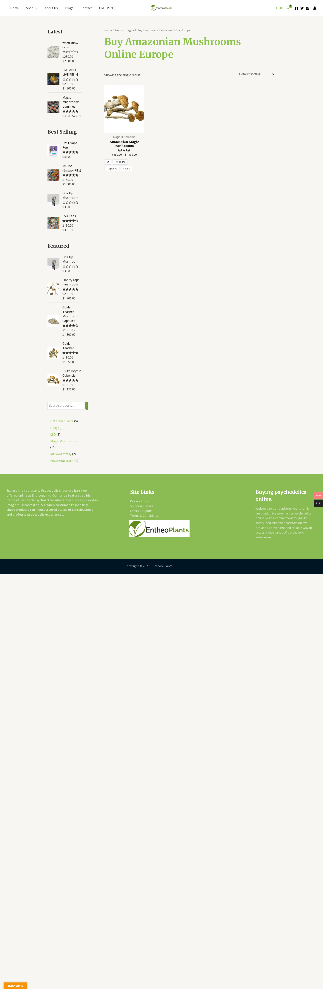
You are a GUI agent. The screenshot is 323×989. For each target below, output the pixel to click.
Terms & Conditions (144, 516)
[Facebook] (296, 8)
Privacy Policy (139, 501)
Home (14, 8)
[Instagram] (307, 8)
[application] (35, 8)
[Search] (86, 406)
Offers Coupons (141, 511)
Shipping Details (141, 506)
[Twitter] (302, 8)
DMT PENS (107, 8)
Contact (86, 8)
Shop (29, 8)
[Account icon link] (314, 8)
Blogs (69, 8)
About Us (51, 8)
